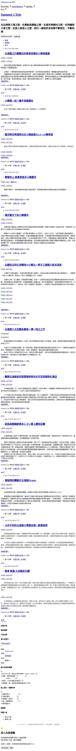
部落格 (7, 43)
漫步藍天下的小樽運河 (16, 215)
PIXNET (23, 724)
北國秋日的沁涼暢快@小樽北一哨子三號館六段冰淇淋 (33, 265)
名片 (6, 45)
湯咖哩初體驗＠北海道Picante (20, 480)
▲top (2, 92)
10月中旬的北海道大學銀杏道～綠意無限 (26, 525)
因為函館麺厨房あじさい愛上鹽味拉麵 (25, 424)
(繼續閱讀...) (5, 81)
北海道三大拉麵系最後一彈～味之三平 (25, 329)
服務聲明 (56, 724)
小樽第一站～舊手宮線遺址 (19, 100)
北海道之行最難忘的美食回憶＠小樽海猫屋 (27, 53)
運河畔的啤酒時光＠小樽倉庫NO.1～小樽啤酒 (29, 134)
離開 (11, 748)
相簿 (6, 40)
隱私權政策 (49, 724)
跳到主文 (4, 20)
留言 (21, 85)
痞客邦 (17, 85)
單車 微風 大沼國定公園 (17, 571)
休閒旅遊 (17, 36)
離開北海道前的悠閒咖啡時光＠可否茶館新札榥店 (31, 376)
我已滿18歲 (5, 748)
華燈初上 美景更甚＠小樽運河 (20, 177)
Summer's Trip (11, 14)
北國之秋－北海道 (19, 89)
